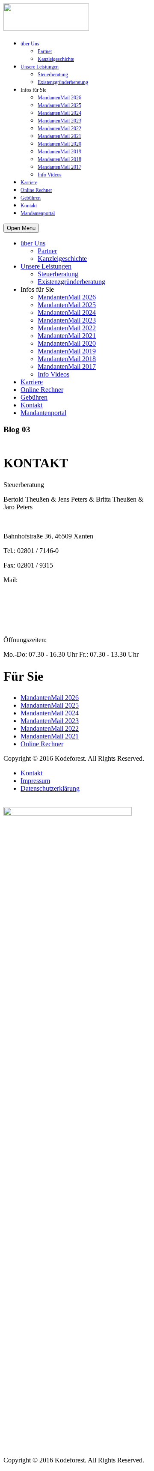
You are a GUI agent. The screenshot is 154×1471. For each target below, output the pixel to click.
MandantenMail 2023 (59, 121)
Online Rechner (36, 190)
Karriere (29, 182)
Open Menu (21, 228)
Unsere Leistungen (40, 67)
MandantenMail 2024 (59, 113)
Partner (45, 51)
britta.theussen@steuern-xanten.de (49, 595)
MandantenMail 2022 (59, 129)
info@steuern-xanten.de (35, 603)
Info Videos (50, 175)
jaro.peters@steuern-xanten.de (44, 610)
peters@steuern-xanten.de (38, 587)
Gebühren (31, 198)
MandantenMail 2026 (59, 98)
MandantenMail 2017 (59, 167)
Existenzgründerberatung (63, 82)
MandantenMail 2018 (59, 159)
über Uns (30, 44)
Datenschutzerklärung (50, 788)
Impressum (35, 780)
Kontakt (29, 206)
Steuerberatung (53, 75)
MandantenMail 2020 (59, 144)
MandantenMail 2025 (59, 105)
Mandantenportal (38, 213)
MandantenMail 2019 (59, 152)
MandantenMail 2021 (59, 136)
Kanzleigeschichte (56, 59)
